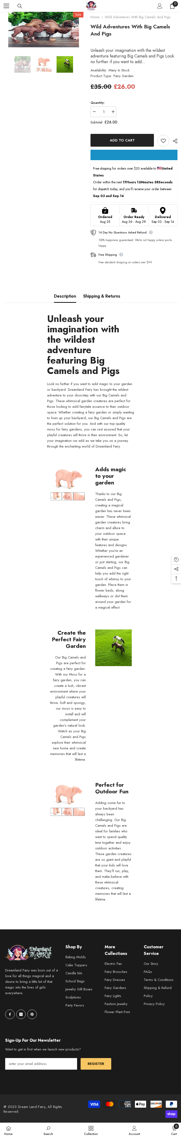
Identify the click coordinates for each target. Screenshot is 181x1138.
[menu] (6, 6)
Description (65, 296)
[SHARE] (173, 141)
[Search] (20, 6)
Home (94, 17)
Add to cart (122, 140)
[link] (48, 1130)
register (96, 1063)
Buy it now (133, 155)
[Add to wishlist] (163, 141)
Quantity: (97, 102)
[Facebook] (10, 1014)
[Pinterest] (32, 1014)
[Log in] (159, 6)
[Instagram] (21, 1014)
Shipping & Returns (101, 296)
